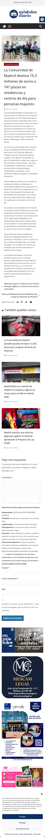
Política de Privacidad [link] (11, 834)
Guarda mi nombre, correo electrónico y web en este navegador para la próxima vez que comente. (20, 607)
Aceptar (22, 817)
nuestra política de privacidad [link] (14, 564)
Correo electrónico (10, 578)
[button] (42, 794)
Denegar (22, 823)
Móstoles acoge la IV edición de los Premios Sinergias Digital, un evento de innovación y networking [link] (21, 286)
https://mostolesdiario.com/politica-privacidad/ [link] (20, 551)
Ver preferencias (22, 829)
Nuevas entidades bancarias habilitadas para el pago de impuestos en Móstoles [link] (20, 295)
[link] (42, 19)
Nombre (6, 568)
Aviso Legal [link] (36, 834)
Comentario (7, 477)
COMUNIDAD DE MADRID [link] (11, 64)
